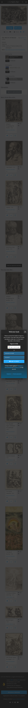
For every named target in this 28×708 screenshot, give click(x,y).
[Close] (25, 332)
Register (9, 373)
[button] (14, 347)
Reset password (17, 373)
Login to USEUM (14, 361)
